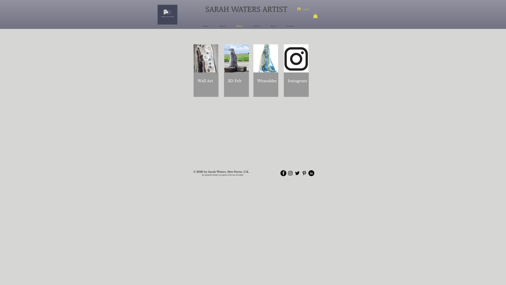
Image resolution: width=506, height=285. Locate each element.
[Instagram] (290, 173)
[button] (315, 15)
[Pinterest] (304, 173)
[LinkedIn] (311, 173)
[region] (206, 73)
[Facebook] (283, 173)
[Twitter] (297, 173)
